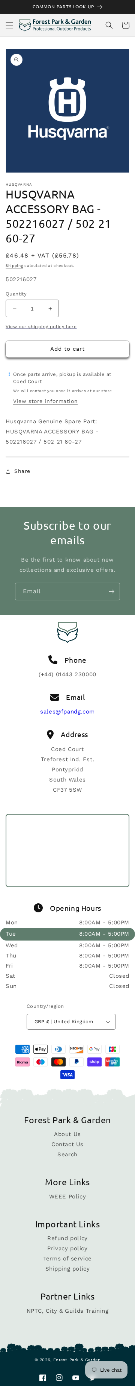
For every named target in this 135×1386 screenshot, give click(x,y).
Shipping (14, 266)
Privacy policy (67, 1248)
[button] (9, 25)
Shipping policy (67, 1268)
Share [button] (22, 471)
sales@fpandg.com (67, 711)
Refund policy (67, 1238)
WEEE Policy (67, 1196)
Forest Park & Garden (76, 1359)
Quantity (16, 294)
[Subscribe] (111, 591)
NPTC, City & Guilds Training (68, 1310)
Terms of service (67, 1258)
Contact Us (67, 1144)
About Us (67, 1134)
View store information (45, 401)
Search (67, 1154)
